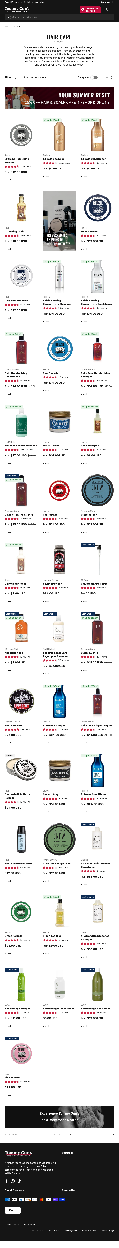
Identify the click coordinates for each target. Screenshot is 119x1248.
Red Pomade (50, 514)
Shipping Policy (71, 1230)
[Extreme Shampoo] (59, 701)
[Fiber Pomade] (97, 207)
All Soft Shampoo (54, 159)
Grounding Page (107, 1230)
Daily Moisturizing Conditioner (16, 375)
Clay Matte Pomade (16, 300)
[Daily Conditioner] (21, 559)
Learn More (39, 2)
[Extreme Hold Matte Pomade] (21, 135)
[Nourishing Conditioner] (97, 984)
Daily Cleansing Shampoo (96, 725)
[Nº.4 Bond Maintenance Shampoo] (97, 912)
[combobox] (59, 17)
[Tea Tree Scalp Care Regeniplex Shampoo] (59, 629)
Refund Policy (54, 1230)
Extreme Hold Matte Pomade (17, 161)
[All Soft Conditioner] (97, 135)
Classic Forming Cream (57, 863)
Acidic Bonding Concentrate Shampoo (57, 302)
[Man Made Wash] (21, 629)
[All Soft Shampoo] (59, 135)
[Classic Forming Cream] (59, 839)
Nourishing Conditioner (95, 1008)
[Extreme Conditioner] (97, 770)
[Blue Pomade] (59, 349)
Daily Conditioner (15, 583)
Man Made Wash (14, 652)
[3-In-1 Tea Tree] (59, 912)
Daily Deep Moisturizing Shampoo (95, 375)
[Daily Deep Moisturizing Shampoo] (97, 349)
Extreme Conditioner (94, 794)
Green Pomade (13, 936)
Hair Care (16, 26)
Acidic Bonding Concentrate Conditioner (97, 302)
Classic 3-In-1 (89, 652)
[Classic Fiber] (97, 490)
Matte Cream (51, 445)
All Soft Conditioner (93, 159)
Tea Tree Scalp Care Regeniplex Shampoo (55, 654)
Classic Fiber (89, 514)
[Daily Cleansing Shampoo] (97, 701)
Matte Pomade (13, 725)
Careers (105, 2)
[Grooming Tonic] (21, 207)
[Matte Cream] (59, 421)
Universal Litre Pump (94, 583)
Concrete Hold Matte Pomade (17, 796)
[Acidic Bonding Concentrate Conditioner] (97, 276)
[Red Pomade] (59, 490)
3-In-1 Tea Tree (52, 936)
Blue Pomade (50, 373)
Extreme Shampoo (54, 725)
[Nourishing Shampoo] (21, 984)
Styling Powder (52, 583)
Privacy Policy (38, 1230)
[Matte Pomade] (21, 701)
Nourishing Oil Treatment (58, 1008)
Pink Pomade (12, 1077)
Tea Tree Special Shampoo (21, 445)
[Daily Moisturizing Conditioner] (21, 349)
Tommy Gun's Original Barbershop (25, 1224)
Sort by (28, 77)
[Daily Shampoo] (97, 421)
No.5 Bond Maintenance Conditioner (95, 865)
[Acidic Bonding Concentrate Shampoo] (59, 276)
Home (7, 26)
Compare (83, 77)
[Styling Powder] (59, 559)
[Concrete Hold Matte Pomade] (21, 770)
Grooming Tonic (14, 231)
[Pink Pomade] (21, 1053)
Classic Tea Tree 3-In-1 (19, 514)
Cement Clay (50, 794)
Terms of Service (89, 1230)
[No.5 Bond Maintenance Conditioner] (97, 839)
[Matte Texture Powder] (21, 839)
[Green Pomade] (21, 912)
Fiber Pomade (89, 231)
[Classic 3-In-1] (97, 629)
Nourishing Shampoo (18, 1008)
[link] (25, 1134)
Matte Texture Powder (19, 863)
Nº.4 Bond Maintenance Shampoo (95, 938)
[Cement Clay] (59, 770)
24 (69, 1134)
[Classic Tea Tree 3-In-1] (21, 490)
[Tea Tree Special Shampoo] (21, 421)
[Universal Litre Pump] (97, 559)
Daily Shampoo (90, 445)
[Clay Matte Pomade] (21, 276)
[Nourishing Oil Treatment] (59, 984)
